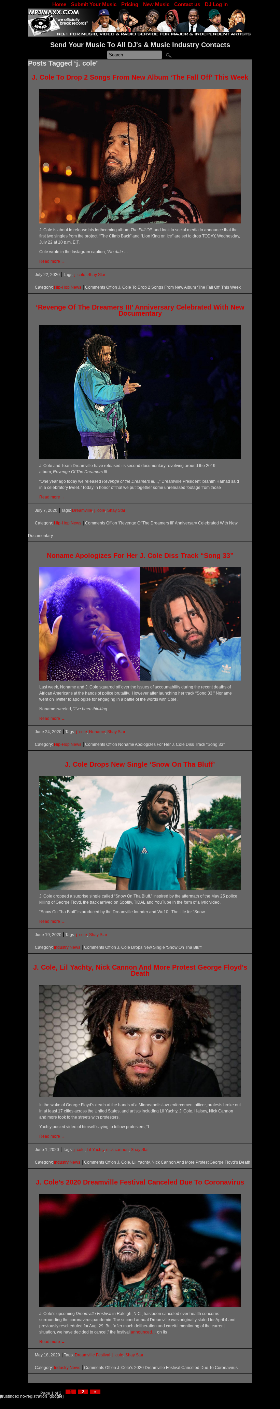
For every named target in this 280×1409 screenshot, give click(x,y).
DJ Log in (216, 4)
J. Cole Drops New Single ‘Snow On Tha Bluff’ (140, 764)
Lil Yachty (95, 1149)
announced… (143, 1332)
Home (59, 4)
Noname (97, 731)
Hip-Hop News (67, 287)
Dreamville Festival (92, 1355)
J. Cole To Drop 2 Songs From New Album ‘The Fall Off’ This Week (140, 77)
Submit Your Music (93, 4)
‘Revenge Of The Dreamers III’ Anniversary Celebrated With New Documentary (140, 310)
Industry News (67, 947)
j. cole (79, 274)
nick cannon (117, 1149)
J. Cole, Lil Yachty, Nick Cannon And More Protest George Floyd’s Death (140, 970)
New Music (156, 4)
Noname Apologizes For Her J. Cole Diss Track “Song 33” (140, 555)
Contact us (187, 4)
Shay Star (96, 274)
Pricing (129, 4)
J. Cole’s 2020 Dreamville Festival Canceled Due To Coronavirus (140, 1182)
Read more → (52, 261)
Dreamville (82, 510)
